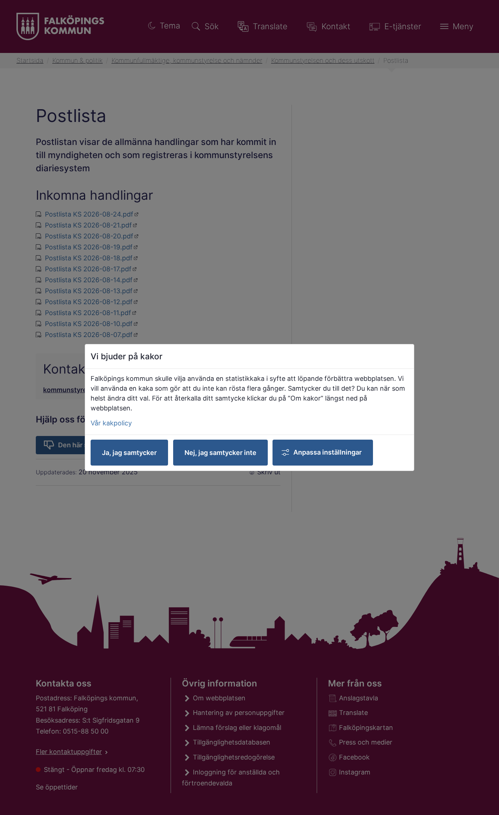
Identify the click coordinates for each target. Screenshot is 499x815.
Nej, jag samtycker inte (220, 452)
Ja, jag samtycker (129, 452)
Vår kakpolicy (111, 423)
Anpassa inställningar (327, 452)
